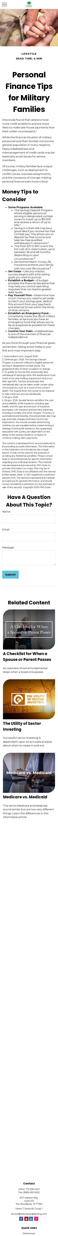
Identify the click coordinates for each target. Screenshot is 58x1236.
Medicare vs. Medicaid (25, 797)
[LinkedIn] (31, 1219)
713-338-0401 (33, 1189)
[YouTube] (26, 1219)
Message (8, 547)
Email (6, 529)
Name (6, 511)
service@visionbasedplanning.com (29, 1214)
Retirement (29, 1233)
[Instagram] (36, 1219)
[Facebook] (21, 1219)
